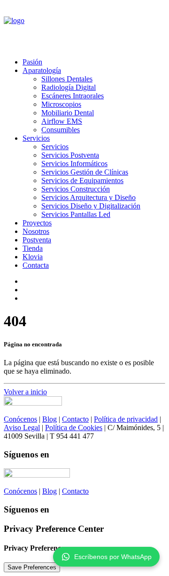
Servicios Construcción (75, 189)
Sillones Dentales (66, 79)
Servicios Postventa (70, 155)
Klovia (33, 257)
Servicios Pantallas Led (75, 214)
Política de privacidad (126, 419)
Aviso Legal (22, 428)
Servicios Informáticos (74, 164)
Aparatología (42, 70)
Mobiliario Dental (67, 113)
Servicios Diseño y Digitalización (90, 206)
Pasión (32, 62)
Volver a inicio (25, 392)
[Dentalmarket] (84, 27)
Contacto (75, 419)
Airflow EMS (61, 121)
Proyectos (37, 223)
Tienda (33, 248)
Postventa (37, 240)
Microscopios (61, 104)
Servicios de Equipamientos (82, 180)
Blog (49, 419)
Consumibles (60, 130)
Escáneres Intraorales (72, 96)
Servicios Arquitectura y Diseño (88, 197)
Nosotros (36, 231)
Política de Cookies (73, 428)
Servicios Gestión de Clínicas (84, 172)
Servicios (36, 138)
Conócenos (20, 419)
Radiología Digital (68, 87)
